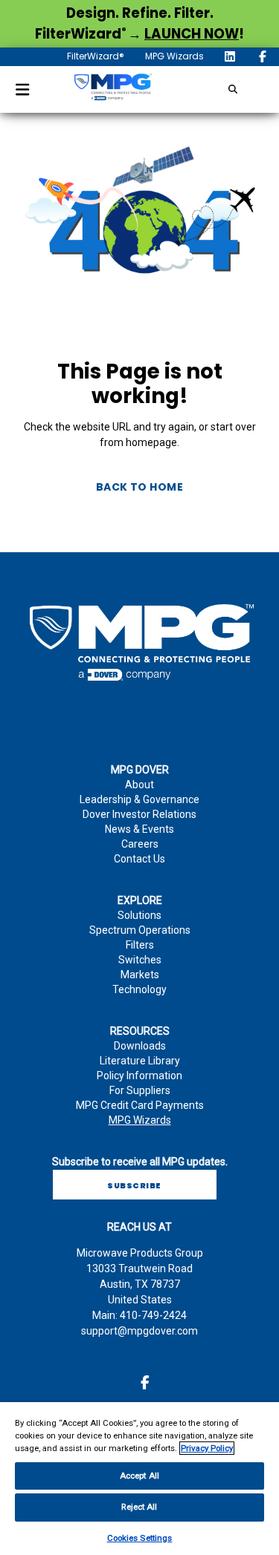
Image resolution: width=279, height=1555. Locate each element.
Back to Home (140, 486)
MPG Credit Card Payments (140, 1105)
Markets (140, 975)
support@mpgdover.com (139, 1331)
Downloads (140, 1046)
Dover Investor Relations (139, 814)
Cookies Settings (140, 1538)
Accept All (139, 1475)
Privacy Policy (207, 1448)
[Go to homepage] (112, 89)
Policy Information (139, 1075)
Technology (139, 989)
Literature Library (140, 1061)
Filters (140, 945)
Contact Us (139, 859)
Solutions (139, 915)
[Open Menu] (22, 89)
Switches (139, 960)
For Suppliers (139, 1090)
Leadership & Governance (139, 799)
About (139, 784)
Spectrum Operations (139, 930)
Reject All (139, 1507)
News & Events (139, 829)
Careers (139, 844)
